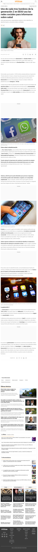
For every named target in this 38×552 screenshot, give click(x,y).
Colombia (11, 532)
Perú (11, 538)
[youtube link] (2, 536)
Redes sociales (14, 380)
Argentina (26, 530)
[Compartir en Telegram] (32, 54)
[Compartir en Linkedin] (30, 54)
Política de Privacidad (33, 533)
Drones (33, 3)
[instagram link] (6, 534)
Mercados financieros (9, 3)
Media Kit (26, 538)
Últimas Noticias (11, 541)
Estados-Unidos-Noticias (5, 382)
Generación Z (7, 380)
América (11, 530)
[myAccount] (35, 1)
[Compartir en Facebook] (26, 54)
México (26, 535)
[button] (1, 1)
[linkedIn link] (6, 536)
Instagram (21, 380)
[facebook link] (2, 534)
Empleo (19, 530)
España (12, 533)
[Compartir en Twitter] (28, 54)
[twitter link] (4, 534)
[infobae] (18, 1)
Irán (31, 3)
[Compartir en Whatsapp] (23, 54)
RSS (11, 543)
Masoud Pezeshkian (16, 3)
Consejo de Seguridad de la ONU (25, 3)
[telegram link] (4, 536)
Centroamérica (11, 540)
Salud (2, 380)
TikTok (26, 380)
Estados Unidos (4, 6)
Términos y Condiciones (33, 531)
